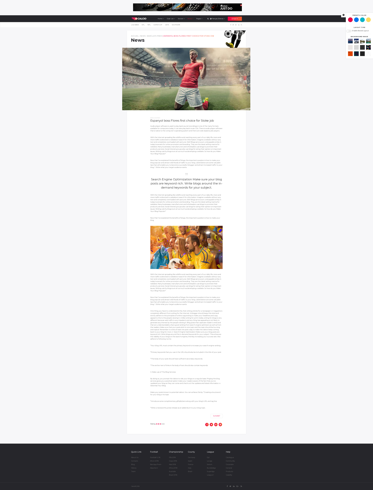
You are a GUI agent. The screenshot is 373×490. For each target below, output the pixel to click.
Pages (198, 19)
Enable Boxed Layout (360, 31)
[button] (235, 19)
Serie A (209, 464)
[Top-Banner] (187, 7)
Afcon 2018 (154, 461)
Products (229, 471)
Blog (133, 464)
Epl (208, 457)
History (133, 468)
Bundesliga (211, 468)
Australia (172, 471)
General (229, 468)
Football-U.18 (155, 457)
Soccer (180, 19)
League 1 (210, 475)
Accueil (135, 36)
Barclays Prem (154, 36)
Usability (229, 475)
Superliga (210, 471)
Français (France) (217, 19)
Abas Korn (154, 468)
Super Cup (158, 25)
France (190, 464)
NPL (149, 25)
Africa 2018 (173, 468)
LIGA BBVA (135, 25)
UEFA (167, 25)
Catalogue (230, 457)
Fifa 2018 (172, 457)
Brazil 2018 (173, 475)
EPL (143, 25)
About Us (134, 457)
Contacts (134, 461)
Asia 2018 (172, 464)
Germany (191, 457)
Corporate (230, 464)
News (190, 19)
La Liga (209, 461)
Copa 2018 (173, 461)
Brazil (190, 471)
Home (160, 19)
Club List (170, 19)
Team (133, 471)
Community (230, 461)
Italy (189, 468)
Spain (190, 461)
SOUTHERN (176, 25)
